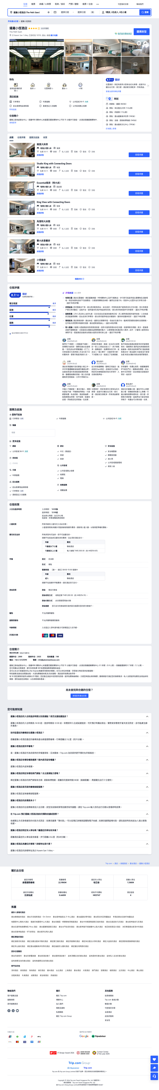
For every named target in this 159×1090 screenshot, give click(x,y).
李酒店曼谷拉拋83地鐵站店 (123, 917)
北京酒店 (122, 970)
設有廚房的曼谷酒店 (97, 956)
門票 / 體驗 (74, 4)
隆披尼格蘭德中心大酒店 (40, 922)
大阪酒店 (86, 970)
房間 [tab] (11, 137)
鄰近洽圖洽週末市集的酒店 (37, 941)
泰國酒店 (123, 863)
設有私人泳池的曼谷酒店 (116, 956)
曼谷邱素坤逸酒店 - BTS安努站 (23, 932)
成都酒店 (34, 975)
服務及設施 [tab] (34, 137)
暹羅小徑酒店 (18, 28)
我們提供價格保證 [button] (125, 34)
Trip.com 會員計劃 (112, 1000)
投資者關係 (109, 996)
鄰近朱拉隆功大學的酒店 (91, 941)
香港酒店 (23, 970)
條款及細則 (60, 1008)
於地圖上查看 (111, 129)
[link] (123, 4)
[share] (154, 1068)
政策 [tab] (45, 137)
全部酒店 (108, 1012)
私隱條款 (59, 1012)
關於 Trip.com (61, 996)
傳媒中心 (59, 1000)
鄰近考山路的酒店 (18, 946)
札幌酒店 (25, 975)
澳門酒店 (95, 970)
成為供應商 (109, 1016)
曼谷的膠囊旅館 (30, 956)
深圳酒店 (14, 970)
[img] (36, 56)
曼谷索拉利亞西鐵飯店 (102, 917)
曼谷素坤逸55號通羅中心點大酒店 (89, 927)
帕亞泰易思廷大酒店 (112, 927)
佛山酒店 (140, 970)
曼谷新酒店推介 (44, 956)
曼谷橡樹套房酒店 (18, 917)
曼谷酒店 (133, 863)
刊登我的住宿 (110, 1008)
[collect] (154, 1059)
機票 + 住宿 (87, 4)
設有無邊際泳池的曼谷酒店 (42, 961)
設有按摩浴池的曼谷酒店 (20, 961)
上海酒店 (68, 970)
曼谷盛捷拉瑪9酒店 (84, 917)
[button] (98, 4)
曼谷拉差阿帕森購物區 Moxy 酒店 (24, 927)
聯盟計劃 (108, 1004)
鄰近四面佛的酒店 (73, 941)
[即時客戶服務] (154, 1076)
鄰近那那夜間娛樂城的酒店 (129, 941)
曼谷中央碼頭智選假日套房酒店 (92, 922)
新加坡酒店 (44, 975)
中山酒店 (131, 970)
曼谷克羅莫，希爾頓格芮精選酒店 (65, 922)
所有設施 (12, 109)
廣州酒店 (50, 970)
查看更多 (12, 123)
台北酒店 (59, 970)
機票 (33, 4)
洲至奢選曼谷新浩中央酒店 (132, 927)
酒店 (116, 863)
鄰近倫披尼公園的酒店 (60, 946)
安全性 (107, 1020)
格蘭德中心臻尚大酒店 (20, 922)
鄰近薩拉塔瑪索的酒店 (80, 946)
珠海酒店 (32, 970)
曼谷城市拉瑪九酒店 (45, 932)
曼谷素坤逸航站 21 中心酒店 (64, 917)
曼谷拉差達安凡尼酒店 (115, 922)
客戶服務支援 (12, 996)
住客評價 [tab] (21, 137)
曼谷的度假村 (16, 956)
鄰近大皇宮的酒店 (110, 941)
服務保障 (10, 1000)
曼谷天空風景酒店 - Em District (39, 917)
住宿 (25, 4)
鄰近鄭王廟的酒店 (57, 941)
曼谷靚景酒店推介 (59, 956)
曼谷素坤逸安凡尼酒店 (134, 922)
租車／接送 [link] (60, 4)
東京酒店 (41, 970)
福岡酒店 (113, 970)
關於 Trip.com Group (64, 1016)
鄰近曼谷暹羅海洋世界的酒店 (38, 946)
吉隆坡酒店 (15, 975)
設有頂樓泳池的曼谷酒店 (77, 956)
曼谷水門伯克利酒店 (66, 927)
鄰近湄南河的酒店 (18, 941)
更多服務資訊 (12, 1004)
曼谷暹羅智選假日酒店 (48, 927)
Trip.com (108, 863)
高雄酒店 (54, 975)
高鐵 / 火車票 (45, 4)
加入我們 (59, 1004)
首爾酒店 (104, 970)
